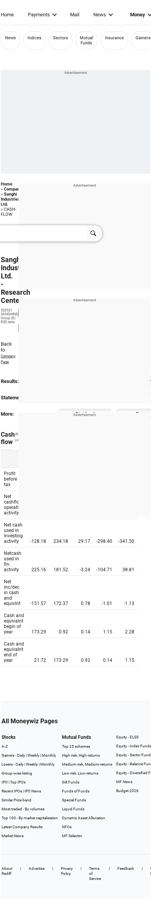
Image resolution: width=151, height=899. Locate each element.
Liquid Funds (73, 809)
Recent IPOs (12, 791)
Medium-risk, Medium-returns (87, 764)
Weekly (33, 755)
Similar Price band (16, 800)
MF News (124, 781)
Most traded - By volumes (23, 809)
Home (7, 14)
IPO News (32, 791)
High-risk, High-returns (81, 755)
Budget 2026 (127, 790)
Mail (74, 14)
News (99, 14)
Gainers (143, 37)
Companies (15, 189)
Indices (34, 37)
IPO (5, 782)
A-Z (5, 746)
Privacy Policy (67, 871)
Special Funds (74, 800)
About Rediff (7, 871)
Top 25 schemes (76, 746)
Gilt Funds (70, 782)
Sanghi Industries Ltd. (10, 199)
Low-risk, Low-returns (80, 773)
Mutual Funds (86, 40)
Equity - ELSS (127, 737)
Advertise (37, 868)
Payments (39, 14)
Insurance (114, 37)
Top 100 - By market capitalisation (30, 817)
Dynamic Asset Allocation (83, 817)
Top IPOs (18, 782)
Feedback (125, 868)
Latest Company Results (22, 826)
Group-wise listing (17, 773)
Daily (21, 755)
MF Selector (72, 835)
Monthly (49, 755)
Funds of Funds (75, 791)
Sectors (60, 37)
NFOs (67, 826)
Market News (13, 835)
